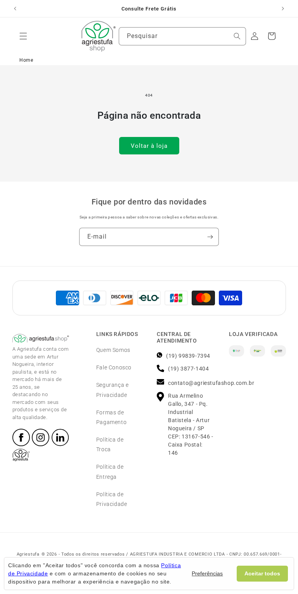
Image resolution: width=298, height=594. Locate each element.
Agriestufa (28, 554)
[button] (23, 36)
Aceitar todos (262, 573)
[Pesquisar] (237, 36)
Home (26, 60)
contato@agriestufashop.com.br (211, 383)
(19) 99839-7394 (188, 356)
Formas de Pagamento (111, 417)
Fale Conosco (114, 367)
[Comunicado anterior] (15, 8)
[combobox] (182, 36)
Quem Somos (113, 350)
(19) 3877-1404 (188, 368)
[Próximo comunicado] (282, 8)
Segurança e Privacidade (112, 390)
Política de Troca (110, 444)
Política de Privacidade (111, 499)
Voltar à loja (149, 145)
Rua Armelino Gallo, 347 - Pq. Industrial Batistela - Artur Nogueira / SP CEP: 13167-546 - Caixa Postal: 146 (190, 424)
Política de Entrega (110, 472)
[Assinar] (209, 237)
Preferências (207, 573)
